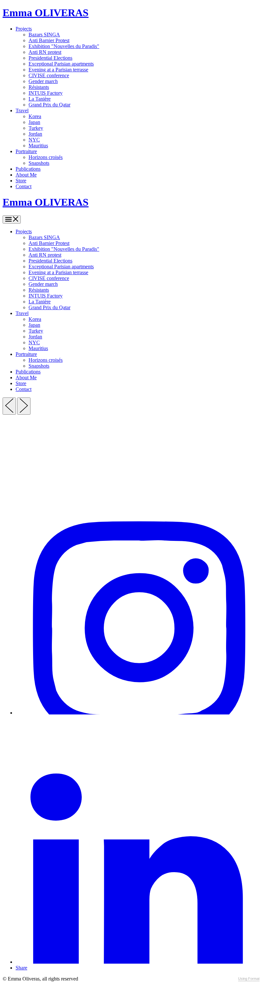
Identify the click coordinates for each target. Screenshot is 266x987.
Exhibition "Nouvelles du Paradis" (64, 46)
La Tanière (40, 99)
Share (21, 967)
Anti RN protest (45, 52)
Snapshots (39, 163)
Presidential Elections (50, 58)
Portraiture (26, 151)
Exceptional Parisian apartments (61, 64)
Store (21, 180)
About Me (26, 174)
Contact (23, 186)
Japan (34, 122)
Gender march (43, 81)
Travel (22, 110)
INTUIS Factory (46, 93)
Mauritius (38, 145)
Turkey (36, 128)
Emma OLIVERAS (46, 12)
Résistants (39, 87)
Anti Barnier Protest (49, 40)
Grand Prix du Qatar (49, 104)
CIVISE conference (49, 75)
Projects (24, 28)
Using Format (249, 979)
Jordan (35, 134)
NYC (34, 139)
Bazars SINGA (44, 34)
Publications (28, 169)
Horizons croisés (46, 157)
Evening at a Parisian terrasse (58, 69)
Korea (35, 116)
